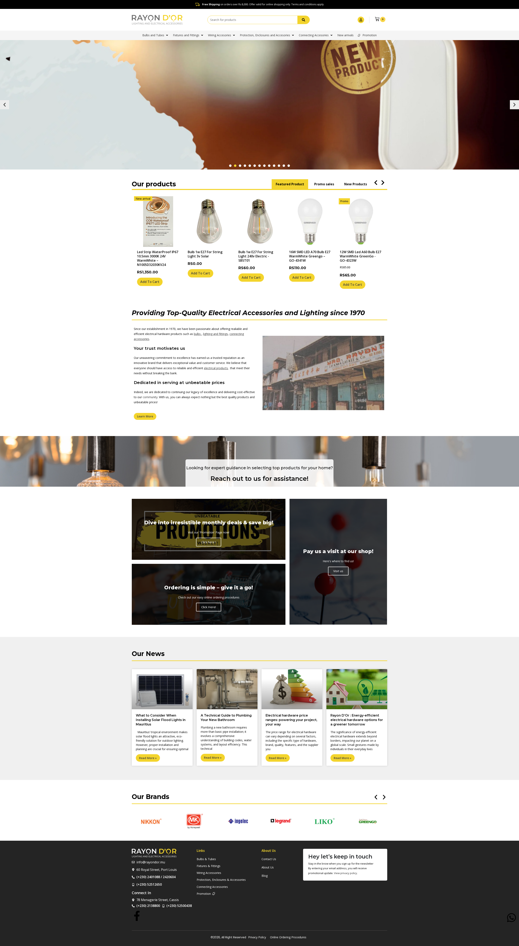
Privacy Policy (257, 937)
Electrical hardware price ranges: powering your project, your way (291, 719)
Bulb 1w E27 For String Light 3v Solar (205, 254)
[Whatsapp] (511, 918)
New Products (355, 184)
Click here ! (208, 542)
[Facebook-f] (137, 916)
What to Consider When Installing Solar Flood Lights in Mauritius (161, 719)
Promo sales (324, 184)
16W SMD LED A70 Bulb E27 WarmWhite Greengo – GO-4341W (309, 256)
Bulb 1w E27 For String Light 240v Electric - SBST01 (255, 256)
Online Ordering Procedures (288, 937)
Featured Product (290, 184)
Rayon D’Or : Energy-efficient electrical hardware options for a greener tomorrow (356, 719)
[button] (4, 104)
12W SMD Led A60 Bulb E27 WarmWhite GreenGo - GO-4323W (360, 256)
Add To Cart (149, 281)
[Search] (303, 20)
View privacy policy (345, 873)
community (150, 397)
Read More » (148, 758)
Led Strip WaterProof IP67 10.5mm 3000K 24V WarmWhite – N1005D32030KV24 (157, 258)
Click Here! (208, 607)
